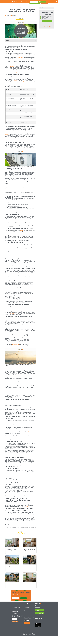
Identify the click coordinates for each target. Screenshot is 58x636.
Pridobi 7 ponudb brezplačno (16, 606)
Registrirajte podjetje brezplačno (46, 26)
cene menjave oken (26, 82)
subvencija (25, 527)
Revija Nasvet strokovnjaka (6, 3)
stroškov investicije (12, 258)
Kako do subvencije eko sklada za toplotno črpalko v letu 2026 (12, 567)
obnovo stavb (16, 80)
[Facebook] (36, 618)
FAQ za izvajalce (26, 609)
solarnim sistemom (10, 401)
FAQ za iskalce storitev (15, 609)
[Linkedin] (41, 618)
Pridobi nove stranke (27, 606)
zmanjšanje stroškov (23, 407)
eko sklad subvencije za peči (11, 527)
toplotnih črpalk (20, 57)
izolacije (21, 230)
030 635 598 (15, 613)
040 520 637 (27, 614)
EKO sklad (9, 7)
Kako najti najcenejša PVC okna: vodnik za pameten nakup (12, 585)
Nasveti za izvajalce (27, 607)
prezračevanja (12, 66)
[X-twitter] (39, 618)
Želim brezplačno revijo (23, 597)
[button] (35, 40)
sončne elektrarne (13, 313)
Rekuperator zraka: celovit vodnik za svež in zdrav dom (29, 585)
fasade (19, 273)
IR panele (17, 72)
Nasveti (6, 7)
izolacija (18, 527)
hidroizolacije (29, 479)
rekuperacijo (25, 81)
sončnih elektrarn (21, 308)
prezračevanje (7, 134)
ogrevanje (21, 527)
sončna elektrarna (20, 331)
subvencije (29, 527)
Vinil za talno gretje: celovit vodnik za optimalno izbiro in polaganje (29, 550)
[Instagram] (37, 618)
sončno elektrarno (15, 344)
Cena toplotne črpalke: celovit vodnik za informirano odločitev (28, 567)
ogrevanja (22, 148)
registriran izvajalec (31, 431)
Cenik (24, 610)
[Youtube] (43, 618)
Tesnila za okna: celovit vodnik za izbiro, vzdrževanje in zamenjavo (12, 550)
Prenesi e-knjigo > (15, 621)
